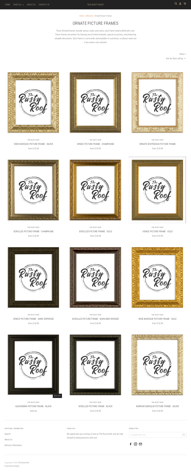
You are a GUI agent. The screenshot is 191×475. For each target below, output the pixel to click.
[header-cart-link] (184, 3)
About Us (31, 4)
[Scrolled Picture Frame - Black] (95, 364)
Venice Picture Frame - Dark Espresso (33, 318)
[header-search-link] (175, 3)
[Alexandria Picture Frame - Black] (33, 364)
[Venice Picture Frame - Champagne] (95, 102)
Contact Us (44, 4)
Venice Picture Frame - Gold (157, 231)
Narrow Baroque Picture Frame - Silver (157, 406)
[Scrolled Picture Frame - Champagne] (33, 190)
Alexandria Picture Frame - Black (33, 406)
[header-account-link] (179, 3)
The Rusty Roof (95, 4)
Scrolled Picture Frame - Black (95, 406)
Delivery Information (13, 445)
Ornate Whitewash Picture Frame (157, 144)
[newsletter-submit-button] (183, 435)
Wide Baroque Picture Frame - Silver (33, 144)
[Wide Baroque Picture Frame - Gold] (157, 277)
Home (7, 4)
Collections (89, 16)
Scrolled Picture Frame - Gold (95, 231)
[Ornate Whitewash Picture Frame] (157, 102)
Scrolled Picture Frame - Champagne (33, 231)
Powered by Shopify (12, 466)
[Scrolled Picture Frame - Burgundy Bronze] (95, 277)
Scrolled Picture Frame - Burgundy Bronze (95, 318)
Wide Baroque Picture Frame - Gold (157, 318)
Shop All (17, 4)
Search (8, 434)
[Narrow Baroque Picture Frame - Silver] (157, 364)
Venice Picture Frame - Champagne (95, 144)
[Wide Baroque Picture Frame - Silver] (33, 102)
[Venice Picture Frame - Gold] (157, 190)
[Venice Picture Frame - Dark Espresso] (33, 277)
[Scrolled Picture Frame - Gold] (95, 190)
